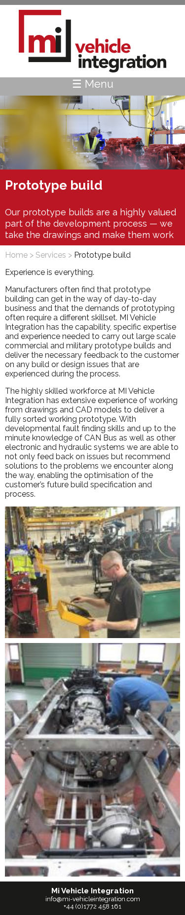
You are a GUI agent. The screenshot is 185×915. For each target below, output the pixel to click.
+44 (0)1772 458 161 (92, 906)
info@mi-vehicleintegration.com (92, 899)
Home (16, 255)
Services (51, 255)
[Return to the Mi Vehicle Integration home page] (93, 41)
